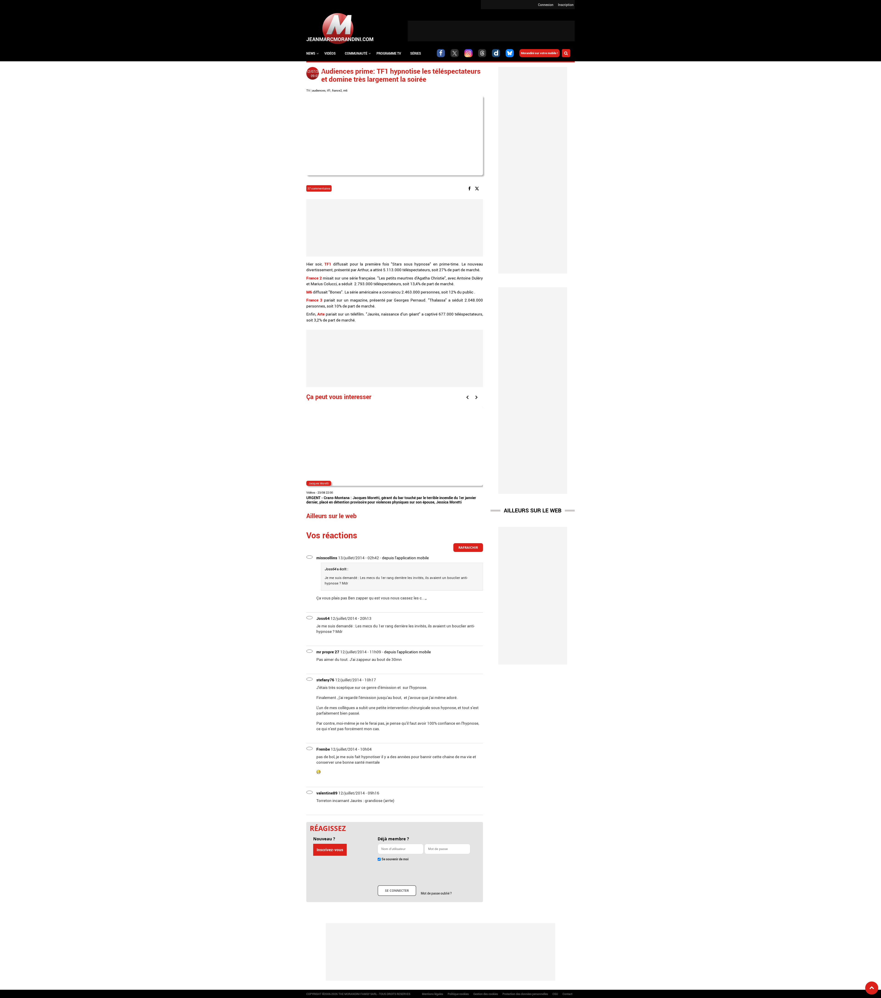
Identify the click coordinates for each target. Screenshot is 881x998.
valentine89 (326, 793)
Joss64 (323, 618)
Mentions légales (432, 994)
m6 (345, 90)
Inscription (566, 5)
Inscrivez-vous (330, 849)
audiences (319, 90)
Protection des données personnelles (525, 994)
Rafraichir (468, 547)
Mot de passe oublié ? (436, 893)
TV (308, 90)
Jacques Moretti (319, 483)
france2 (337, 90)
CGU (555, 994)
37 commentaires (318, 188)
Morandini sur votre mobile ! (539, 53)
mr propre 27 (327, 651)
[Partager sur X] (478, 188)
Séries (415, 53)
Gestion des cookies (485, 994)
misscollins (326, 557)
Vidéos (330, 53)
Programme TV (388, 53)
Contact (567, 994)
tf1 (329, 90)
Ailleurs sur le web (532, 510)
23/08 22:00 (325, 492)
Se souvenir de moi (395, 859)
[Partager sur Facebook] (470, 188)
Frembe (323, 749)
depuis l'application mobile (405, 557)
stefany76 (325, 679)
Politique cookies (458, 994)
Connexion (545, 5)
